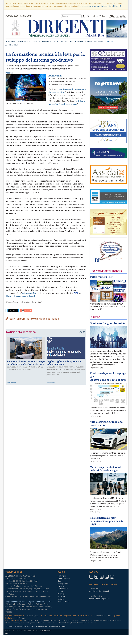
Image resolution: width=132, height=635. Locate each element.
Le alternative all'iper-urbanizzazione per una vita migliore (106, 521)
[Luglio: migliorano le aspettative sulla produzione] (66, 348)
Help (103, 16)
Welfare (88, 41)
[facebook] (110, 16)
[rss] (124, 16)
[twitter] (114, 16)
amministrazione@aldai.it (99, 591)
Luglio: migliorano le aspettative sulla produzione (64, 362)
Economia (51, 382)
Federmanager (23, 41)
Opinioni (37, 302)
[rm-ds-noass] (116, 29)
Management (45, 41)
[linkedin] (121, 16)
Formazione (66, 41)
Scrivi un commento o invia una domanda (34, 318)
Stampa (27, 310)
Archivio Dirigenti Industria (106, 270)
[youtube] (117, 16)
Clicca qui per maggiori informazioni (97, 6)
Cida (34, 41)
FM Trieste (11, 382)
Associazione (11, 45)
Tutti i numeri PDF (101, 277)
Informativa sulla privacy (99, 599)
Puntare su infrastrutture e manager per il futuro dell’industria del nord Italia (26, 364)
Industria (79, 41)
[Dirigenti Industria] (66, 28)
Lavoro (56, 41)
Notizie (108, 41)
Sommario (10, 41)
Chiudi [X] (117, 6)
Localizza (93, 16)
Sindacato (98, 41)
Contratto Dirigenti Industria (107, 323)
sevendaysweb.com (23, 631)
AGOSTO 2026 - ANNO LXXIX (19, 16)
